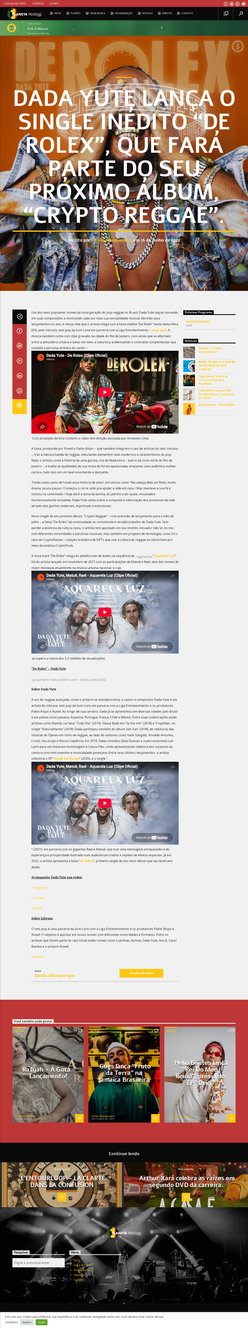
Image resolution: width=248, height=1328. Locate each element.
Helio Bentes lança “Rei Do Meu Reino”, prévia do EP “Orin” (216, 394)
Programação (124, 13)
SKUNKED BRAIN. (198, 322)
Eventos (167, 13)
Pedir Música (97, 13)
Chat (55, 3)
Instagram (38, 887)
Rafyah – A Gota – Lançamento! (211, 350)
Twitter (36, 908)
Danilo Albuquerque (111, 240)
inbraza (36, 957)
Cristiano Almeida (25, 1116)
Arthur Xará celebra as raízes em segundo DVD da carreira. (187, 1181)
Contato (187, 13)
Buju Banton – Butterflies (217, 405)
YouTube (38, 898)
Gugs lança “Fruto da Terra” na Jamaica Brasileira (213, 380)
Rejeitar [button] (27, 1322)
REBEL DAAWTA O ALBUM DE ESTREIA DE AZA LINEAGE (217, 365)
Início (57, 13)
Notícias (147, 13)
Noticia (122, 81)
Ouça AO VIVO (16, 3)
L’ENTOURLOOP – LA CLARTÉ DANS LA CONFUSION (63, 1181)
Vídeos (39, 3)
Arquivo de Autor (141, 973)
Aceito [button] (41, 1322)
